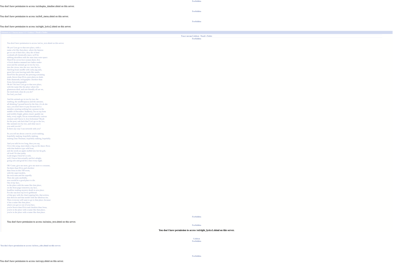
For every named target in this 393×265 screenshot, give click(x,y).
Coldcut (195, 36)
